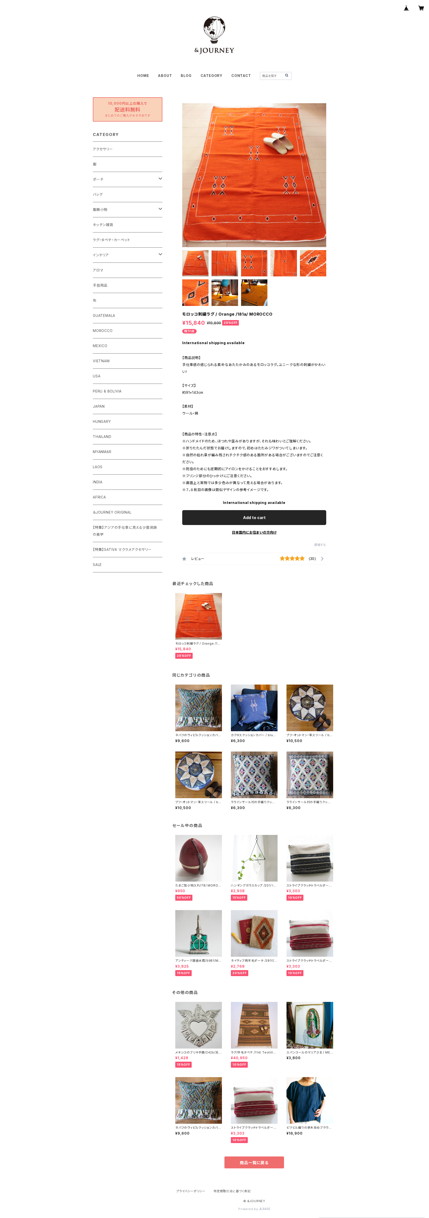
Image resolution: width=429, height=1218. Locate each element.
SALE (97, 564)
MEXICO (100, 346)
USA (96, 376)
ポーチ (98, 179)
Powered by (248, 1209)
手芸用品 (100, 285)
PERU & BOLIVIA (107, 391)
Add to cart (254, 517)
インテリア (101, 255)
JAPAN (99, 406)
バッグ (98, 194)
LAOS (98, 467)
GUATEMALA (104, 315)
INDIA (98, 482)
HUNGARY (102, 421)
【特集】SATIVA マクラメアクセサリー (122, 549)
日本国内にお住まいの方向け (254, 532)
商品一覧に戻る (254, 1162)
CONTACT (241, 75)
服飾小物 (100, 209)
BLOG (186, 75)
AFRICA (99, 497)
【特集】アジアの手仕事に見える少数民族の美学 (125, 530)
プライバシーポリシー (191, 1191)
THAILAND (102, 436)
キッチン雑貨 (103, 225)
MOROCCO (103, 331)
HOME (143, 75)
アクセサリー (103, 149)
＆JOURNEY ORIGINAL (112, 512)
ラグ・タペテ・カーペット (111, 240)
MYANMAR (102, 452)
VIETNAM (101, 361)
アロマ (98, 270)
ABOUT (165, 75)
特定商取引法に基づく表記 (232, 1191)
